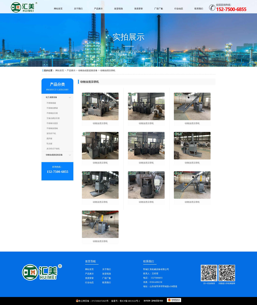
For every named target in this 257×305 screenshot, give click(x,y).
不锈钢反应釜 (52, 113)
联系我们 (198, 8)
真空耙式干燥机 (53, 149)
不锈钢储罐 (51, 103)
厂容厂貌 (158, 8)
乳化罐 (49, 144)
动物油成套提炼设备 (87, 70)
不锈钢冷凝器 (52, 123)
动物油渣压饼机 (107, 70)
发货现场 (118, 8)
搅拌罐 (49, 139)
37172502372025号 (100, 301)
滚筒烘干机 (51, 133)
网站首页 (58, 8)
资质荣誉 (138, 8)
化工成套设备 (51, 97)
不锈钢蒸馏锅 (52, 128)
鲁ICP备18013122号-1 (130, 301)
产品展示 (98, 8)
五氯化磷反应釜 (53, 118)
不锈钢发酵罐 (52, 108)
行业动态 (178, 8)
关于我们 (78, 8)
